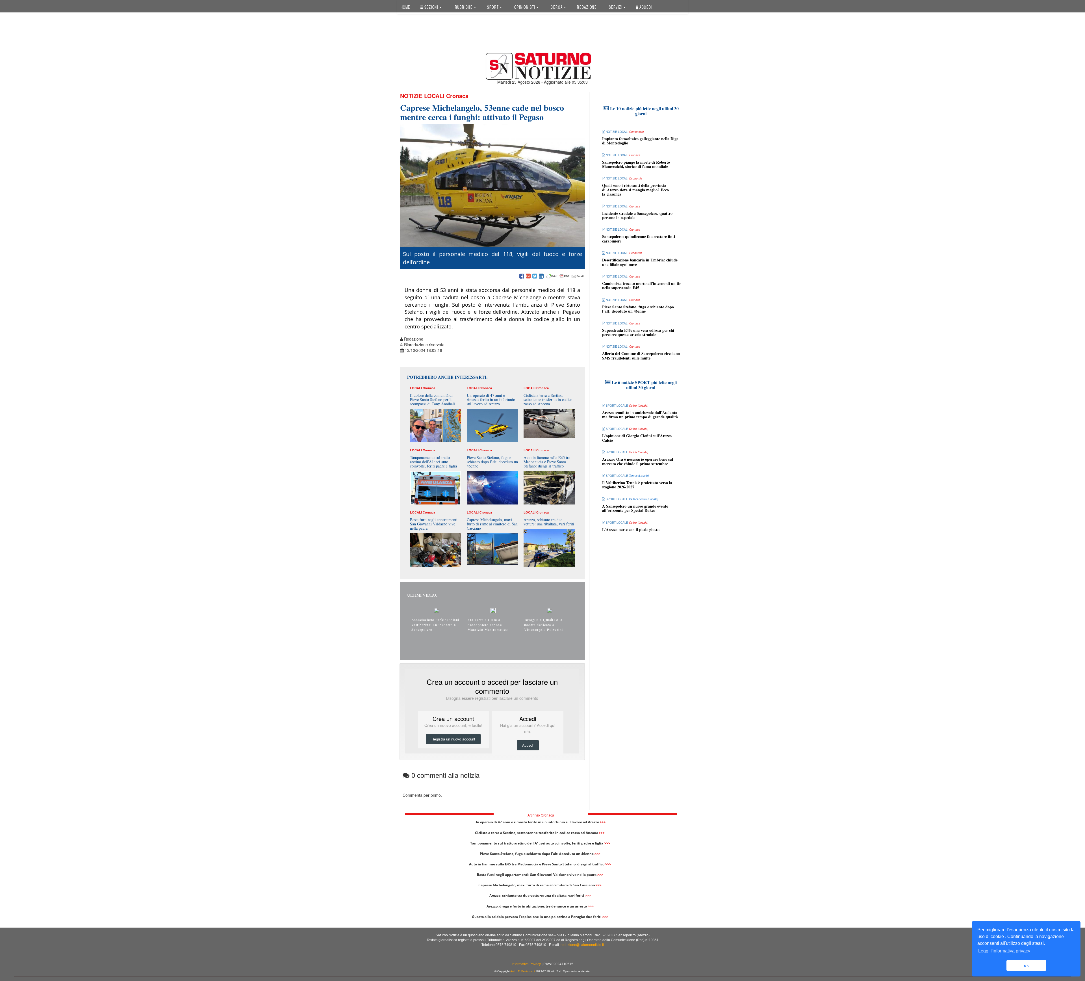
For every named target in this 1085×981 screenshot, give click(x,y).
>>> (603, 822)
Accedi (645, 7)
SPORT (493, 7)
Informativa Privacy (526, 964)
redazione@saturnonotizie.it (582, 945)
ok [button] (1026, 965)
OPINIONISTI (525, 7)
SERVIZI (616, 7)
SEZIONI (431, 7)
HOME (405, 7)
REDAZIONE (587, 7)
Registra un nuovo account (453, 739)
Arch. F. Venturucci (522, 971)
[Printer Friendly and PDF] (565, 276)
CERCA (557, 7)
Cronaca (457, 96)
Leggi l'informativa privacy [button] (1004, 950)
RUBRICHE (464, 7)
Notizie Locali (422, 96)
